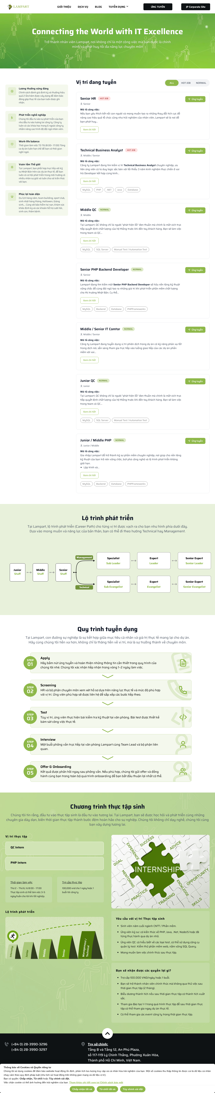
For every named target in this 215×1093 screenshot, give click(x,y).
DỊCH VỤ (83, 7)
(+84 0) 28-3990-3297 (29, 1049)
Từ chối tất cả (107, 1089)
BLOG (98, 7)
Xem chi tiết (89, 129)
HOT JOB (186, 83)
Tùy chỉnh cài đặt (133, 1089)
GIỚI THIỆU (64, 7)
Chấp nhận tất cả (82, 1089)
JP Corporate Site (195, 6)
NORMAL (201, 83)
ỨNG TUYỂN (158, 6)
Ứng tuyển (197, 99)
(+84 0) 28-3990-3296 (29, 1044)
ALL (172, 83)
